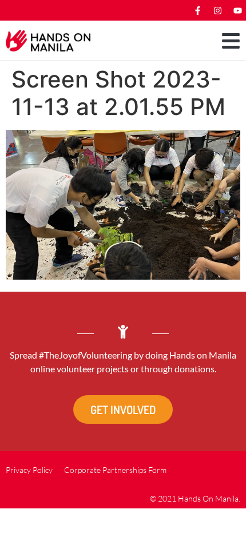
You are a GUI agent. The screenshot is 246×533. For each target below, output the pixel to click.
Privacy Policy (29, 470)
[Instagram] (217, 10)
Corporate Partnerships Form (115, 470)
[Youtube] (237, 10)
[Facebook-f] (197, 10)
